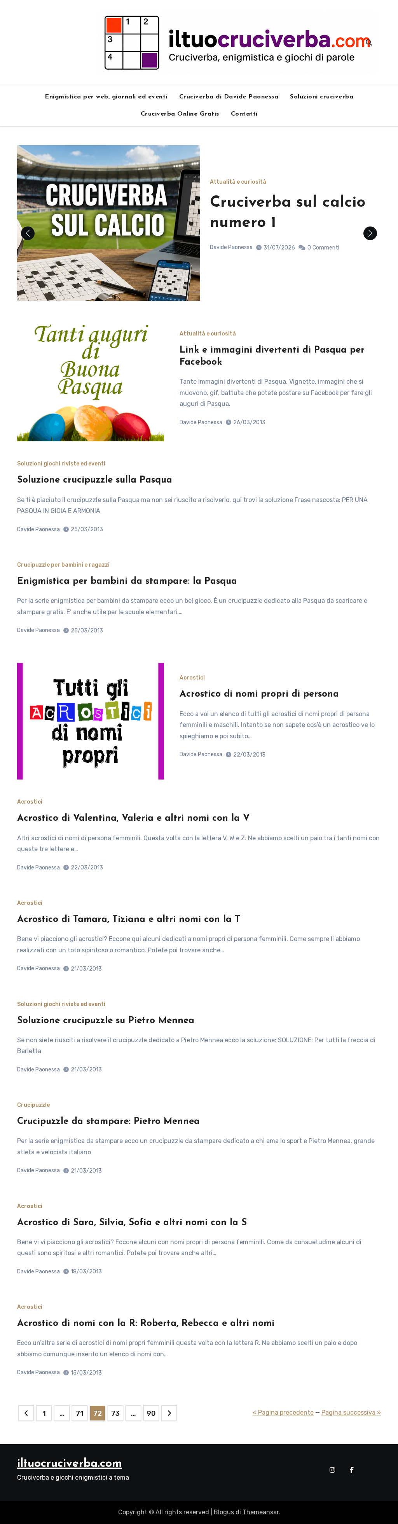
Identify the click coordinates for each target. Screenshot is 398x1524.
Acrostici (192, 678)
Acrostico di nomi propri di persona (259, 694)
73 (115, 1413)
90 (151, 1413)
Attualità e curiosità (238, 182)
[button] (370, 233)
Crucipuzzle (33, 1105)
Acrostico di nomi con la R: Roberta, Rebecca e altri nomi (145, 1323)
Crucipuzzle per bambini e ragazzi (63, 565)
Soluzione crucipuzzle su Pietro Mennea (105, 1020)
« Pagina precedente (283, 1412)
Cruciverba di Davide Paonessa (229, 97)
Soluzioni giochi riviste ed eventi (61, 464)
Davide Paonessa (231, 247)
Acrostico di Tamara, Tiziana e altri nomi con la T (128, 919)
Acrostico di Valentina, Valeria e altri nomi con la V (133, 818)
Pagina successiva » (351, 1412)
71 (79, 1413)
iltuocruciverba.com (69, 1464)
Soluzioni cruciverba (321, 97)
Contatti (244, 114)
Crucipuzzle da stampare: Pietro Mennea (108, 1121)
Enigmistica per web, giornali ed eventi (106, 97)
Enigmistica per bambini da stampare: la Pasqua (127, 581)
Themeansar (261, 1512)
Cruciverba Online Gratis (180, 114)
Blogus (224, 1512)
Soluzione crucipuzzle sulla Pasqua (94, 480)
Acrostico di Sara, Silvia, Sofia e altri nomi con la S (132, 1222)
